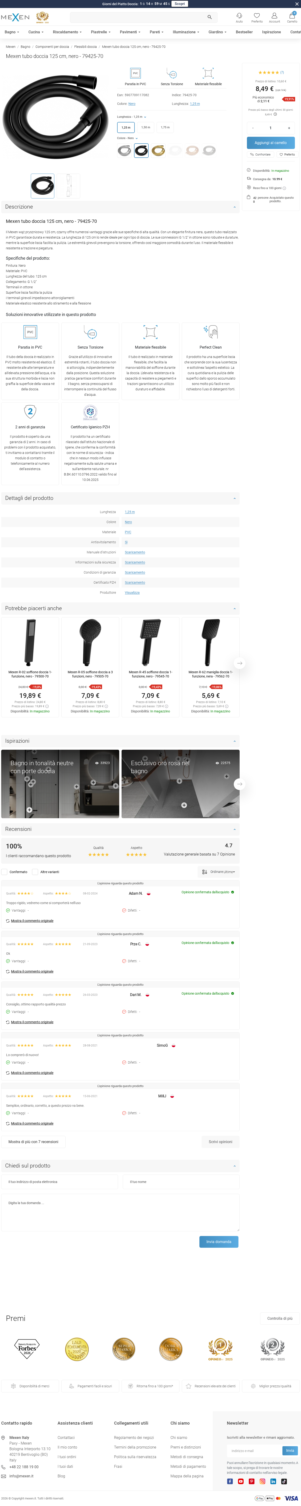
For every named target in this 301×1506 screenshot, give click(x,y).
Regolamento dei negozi (134, 1437)
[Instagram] (262, 1481)
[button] (292, 17)
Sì (126, 542)
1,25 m (195, 104)
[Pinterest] (252, 1481)
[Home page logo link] (15, 17)
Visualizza (132, 592)
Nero (131, 104)
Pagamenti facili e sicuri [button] (95, 1386)
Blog (61, 1476)
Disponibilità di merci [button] (34, 1386)
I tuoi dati (65, 1466)
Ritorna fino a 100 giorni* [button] (155, 1386)
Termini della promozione (135, 1447)
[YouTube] (241, 1481)
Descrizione (19, 207)
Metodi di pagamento (188, 1466)
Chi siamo (178, 1437)
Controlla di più (280, 1318)
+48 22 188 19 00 (24, 1467)
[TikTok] (284, 1481)
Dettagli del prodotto (29, 498)
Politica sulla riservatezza (135, 1457)
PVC (128, 532)
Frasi (118, 1466)
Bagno (25, 47)
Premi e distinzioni (185, 1447)
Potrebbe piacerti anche (33, 608)
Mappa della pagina (187, 1476)
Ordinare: (217, 872)
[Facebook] (230, 1481)
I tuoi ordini (67, 1457)
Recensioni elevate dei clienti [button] (215, 1386)
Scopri (180, 4)
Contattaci (66, 1437)
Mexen (11, 47)
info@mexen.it (21, 1476)
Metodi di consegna (186, 1457)
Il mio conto (67, 1447)
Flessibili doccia (85, 47)
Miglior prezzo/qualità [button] (275, 1386)
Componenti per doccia (52, 47)
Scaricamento (135, 552)
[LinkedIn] (273, 1481)
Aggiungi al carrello (271, 143)
